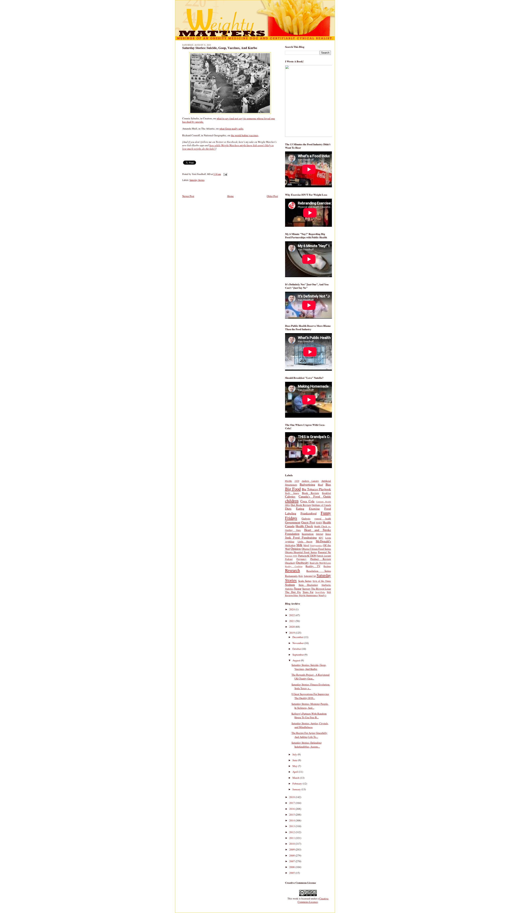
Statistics (289, 588)
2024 (292, 609)
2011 (292, 838)
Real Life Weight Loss (320, 562)
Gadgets (306, 518)
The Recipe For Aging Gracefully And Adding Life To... (309, 735)
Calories (290, 496)
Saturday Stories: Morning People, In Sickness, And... (310, 706)
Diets (288, 508)
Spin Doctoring (308, 585)
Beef (320, 484)
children (291, 501)
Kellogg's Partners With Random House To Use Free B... (309, 715)
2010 (292, 843)
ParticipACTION (307, 555)
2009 (292, 849)
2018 (292, 797)
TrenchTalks (320, 592)
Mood (306, 545)
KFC (321, 537)
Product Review (320, 559)
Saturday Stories (196, 180)
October (297, 649)
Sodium (290, 585)
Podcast (288, 559)
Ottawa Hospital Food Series (301, 552)
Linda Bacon (305, 541)
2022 (292, 615)
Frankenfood (309, 513)
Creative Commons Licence (313, 900)
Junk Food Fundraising (301, 537)
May (295, 766)
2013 (292, 826)
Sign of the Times (322, 580)
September (298, 654)
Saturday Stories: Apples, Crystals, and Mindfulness (310, 725)
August (296, 660)
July (295, 754)
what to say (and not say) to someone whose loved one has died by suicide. (228, 120)
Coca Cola (307, 501)
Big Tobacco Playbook (316, 489)
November (298, 643)
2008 (292, 855)
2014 (292, 820)
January (296, 789)
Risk (300, 575)
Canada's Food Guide (315, 496)
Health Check (304, 526)
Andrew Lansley (310, 480)
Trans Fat (308, 592)
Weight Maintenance (308, 595)
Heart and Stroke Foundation (308, 532)
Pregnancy (301, 559)
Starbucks (326, 584)
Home (230, 196)
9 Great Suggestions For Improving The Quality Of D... (310, 696)
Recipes (327, 566)
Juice (328, 534)
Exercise (314, 508)
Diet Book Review (301, 505)
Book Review (310, 493)
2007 (292, 861)
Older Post (272, 196)
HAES (319, 522)
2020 (292, 626)
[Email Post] (225, 174)
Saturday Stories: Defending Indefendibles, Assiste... (306, 744)
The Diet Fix (293, 592)
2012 (292, 832)
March (296, 777)
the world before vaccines (244, 135)
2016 (292, 809)
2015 (292, 814)
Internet (319, 533)
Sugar (297, 588)
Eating (300, 508)
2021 (292, 621)
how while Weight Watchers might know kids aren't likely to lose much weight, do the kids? (228, 146)
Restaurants (291, 576)
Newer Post (188, 196)
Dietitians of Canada (321, 505)
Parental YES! (291, 555)
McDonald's (323, 541)
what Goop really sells (231, 128)
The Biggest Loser (321, 588)
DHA (287, 505)
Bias (328, 484)
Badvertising (307, 484)
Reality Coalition (293, 566)
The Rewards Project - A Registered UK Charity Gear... (310, 676)
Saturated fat (310, 575)
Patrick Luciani (324, 555)
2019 (292, 632)
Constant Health (323, 501)
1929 (296, 480)
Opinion (296, 549)
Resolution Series (318, 571)
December (298, 637)
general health (322, 518)
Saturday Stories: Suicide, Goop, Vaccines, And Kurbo (219, 47)
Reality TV (313, 566)
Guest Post (308, 522)
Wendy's (322, 595)
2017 (292, 803)
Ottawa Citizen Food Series (316, 549)
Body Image (292, 493)
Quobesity (302, 562)
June (295, 760)
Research (292, 570)
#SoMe (288, 480)
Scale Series (305, 581)
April (295, 772)
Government (292, 522)
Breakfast (326, 493)
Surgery (306, 588)
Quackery (290, 562)
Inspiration (308, 534)
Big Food (293, 489)
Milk (299, 545)
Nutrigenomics (316, 545)
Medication (290, 545)
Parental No (324, 552)
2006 (292, 867)
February (297, 783)
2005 (292, 873)
